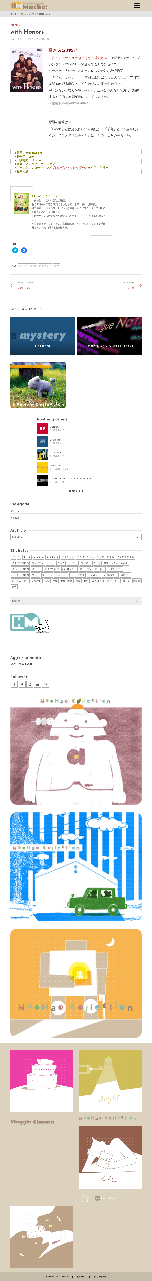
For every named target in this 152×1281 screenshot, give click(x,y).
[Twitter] (22, 684)
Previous (13, 336)
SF (19, 557)
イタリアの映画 (20, 563)
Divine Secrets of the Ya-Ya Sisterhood (71, 478)
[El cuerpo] (42, 441)
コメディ (85, 563)
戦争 (86, 580)
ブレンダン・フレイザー (68, 167)
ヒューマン (45, 265)
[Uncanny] (42, 428)
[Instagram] (29, 684)
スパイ (97, 563)
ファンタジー (115, 569)
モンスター (94, 574)
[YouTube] (37, 684)
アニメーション (85, 557)
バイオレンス (69, 569)
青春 (56, 265)
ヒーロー (100, 569)
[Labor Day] (42, 467)
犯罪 (117, 580)
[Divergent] (42, 454)
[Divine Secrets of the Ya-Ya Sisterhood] (42, 480)
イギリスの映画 (125, 557)
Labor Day (55, 465)
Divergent (55, 452)
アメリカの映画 (27, 265)
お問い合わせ (100, 1276)
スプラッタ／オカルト (116, 563)
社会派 (126, 580)
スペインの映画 (20, 569)
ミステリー (61, 574)
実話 (78, 580)
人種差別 (37, 580)
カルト (50, 563)
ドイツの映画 (52, 569)
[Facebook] (14, 684)
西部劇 (137, 580)
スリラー (37, 569)
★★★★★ (53, 557)
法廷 (109, 580)
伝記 (47, 580)
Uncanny (54, 426)
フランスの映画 (20, 574)
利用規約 (81, 1276)
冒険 (55, 580)
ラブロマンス (110, 574)
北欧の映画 (67, 580)
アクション (68, 557)
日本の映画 (98, 580)
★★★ (27, 557)
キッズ (61, 563)
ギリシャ (72, 563)
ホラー (35, 574)
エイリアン (38, 563)
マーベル (47, 574)
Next (138, 336)
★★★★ (38, 557)
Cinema (15, 25)
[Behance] (45, 684)
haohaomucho (39, 38)
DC (13, 557)
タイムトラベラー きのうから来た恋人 (80, 58)
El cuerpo (55, 439)
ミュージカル (77, 574)
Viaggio (15, 517)
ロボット (125, 574)
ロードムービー (20, 580)
